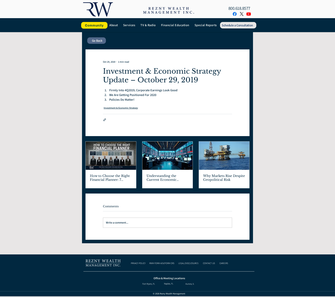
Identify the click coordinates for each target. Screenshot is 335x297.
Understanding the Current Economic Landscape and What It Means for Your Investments (165, 178)
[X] (241, 14)
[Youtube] (248, 14)
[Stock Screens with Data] (167, 156)
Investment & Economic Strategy (121, 107)
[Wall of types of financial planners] (111, 156)
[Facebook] (234, 14)
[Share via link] (104, 119)
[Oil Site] (224, 156)
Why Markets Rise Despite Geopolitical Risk (224, 178)
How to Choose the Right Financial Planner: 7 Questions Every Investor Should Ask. (110, 178)
